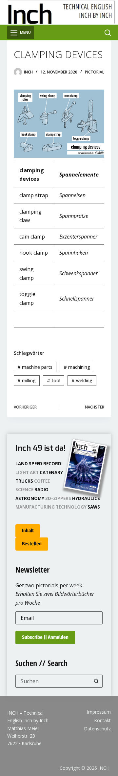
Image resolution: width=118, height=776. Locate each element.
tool (53, 380)
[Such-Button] (96, 681)
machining (77, 367)
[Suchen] (108, 33)
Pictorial (94, 72)
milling (26, 380)
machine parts (34, 367)
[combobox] (53, 681)
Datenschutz (97, 729)
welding (81, 380)
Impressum (99, 712)
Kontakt (102, 721)
